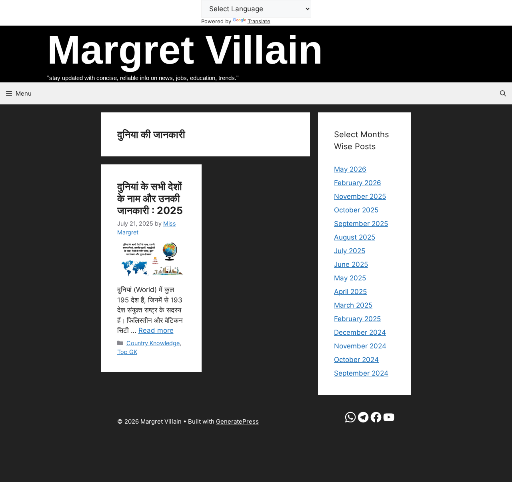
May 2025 (350, 278)
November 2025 (360, 196)
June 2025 (351, 264)
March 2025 (353, 305)
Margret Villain (185, 49)
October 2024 (356, 360)
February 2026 (357, 183)
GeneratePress (237, 421)
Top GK (127, 351)
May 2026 (350, 169)
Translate (259, 21)
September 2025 (361, 224)
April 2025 (350, 292)
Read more (156, 330)
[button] (503, 93)
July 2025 (349, 251)
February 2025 (357, 319)
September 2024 (361, 373)
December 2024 (360, 332)
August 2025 (354, 237)
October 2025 (356, 210)
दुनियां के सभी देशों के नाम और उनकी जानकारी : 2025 (150, 198)
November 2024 (360, 346)
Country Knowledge (153, 343)
